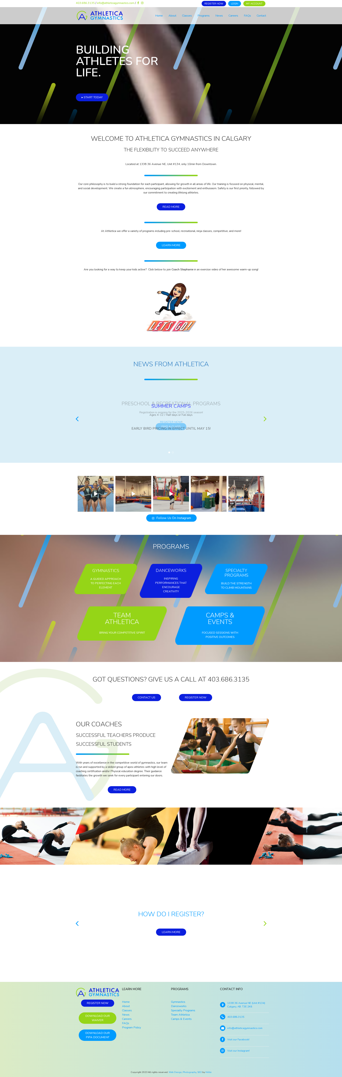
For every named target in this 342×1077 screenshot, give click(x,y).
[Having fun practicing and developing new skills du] (246, 494)
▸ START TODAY (92, 97)
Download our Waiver (97, 1018)
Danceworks (171, 570)
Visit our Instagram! (238, 1050)
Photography (189, 1072)
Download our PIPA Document (97, 1035)
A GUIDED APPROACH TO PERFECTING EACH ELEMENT (105, 583)
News (219, 16)
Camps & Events (220, 618)
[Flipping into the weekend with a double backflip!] (133, 494)
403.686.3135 (85, 3)
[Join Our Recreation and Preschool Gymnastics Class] (171, 494)
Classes (187, 16)
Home (159, 16)
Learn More (171, 245)
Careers (233, 16)
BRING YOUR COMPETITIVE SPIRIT (122, 633)
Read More (171, 207)
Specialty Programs (236, 573)
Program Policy (131, 1027)
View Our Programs (171, 932)
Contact (261, 16)
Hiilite (208, 1072)
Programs (204, 16)
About (172, 16)
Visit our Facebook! (238, 1039)
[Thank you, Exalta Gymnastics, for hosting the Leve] (96, 494)
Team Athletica (122, 618)
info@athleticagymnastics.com (115, 3)
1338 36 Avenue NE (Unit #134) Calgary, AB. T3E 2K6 (246, 1004)
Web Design (175, 1072)
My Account (254, 3)
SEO (199, 1072)
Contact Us (146, 697)
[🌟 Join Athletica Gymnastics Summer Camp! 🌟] (209, 494)
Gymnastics (105, 570)
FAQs (247, 16)
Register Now (213, 3)
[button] (77, 419)
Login (234, 3)
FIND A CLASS (171, 427)
